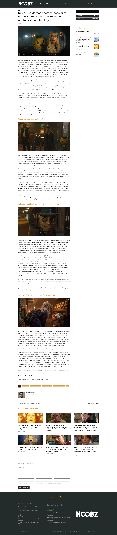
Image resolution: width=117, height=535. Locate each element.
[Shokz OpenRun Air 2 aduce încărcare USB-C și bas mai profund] (96, 33)
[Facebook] (85, 4)
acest (23, 385)
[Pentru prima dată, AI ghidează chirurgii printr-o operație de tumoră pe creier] (96, 39)
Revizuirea (63, 385)
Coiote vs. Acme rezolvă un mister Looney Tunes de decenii (30, 448)
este (35, 385)
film (40, 385)
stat (19, 387)
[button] (91, 4)
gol (42, 385)
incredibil (46, 385)
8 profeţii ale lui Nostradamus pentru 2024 (28, 506)
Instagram (65, 496)
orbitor (58, 385)
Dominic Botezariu (30, 392)
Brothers (27, 385)
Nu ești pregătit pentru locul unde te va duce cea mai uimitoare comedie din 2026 (58, 449)
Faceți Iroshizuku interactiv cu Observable (56, 522)
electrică (31, 385)
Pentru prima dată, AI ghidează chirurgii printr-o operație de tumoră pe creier (83, 39)
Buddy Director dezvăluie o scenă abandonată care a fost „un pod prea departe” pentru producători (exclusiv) (85, 450)
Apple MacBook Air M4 (93, 403)
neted (51, 385)
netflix (54, 385)
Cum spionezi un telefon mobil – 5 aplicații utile (28, 518)
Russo (67, 385)
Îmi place (96, 15)
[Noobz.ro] (25, 4)
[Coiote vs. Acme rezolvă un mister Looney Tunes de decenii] (30, 440)
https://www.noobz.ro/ (30, 394)
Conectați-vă (95, 18)
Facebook (55, 496)
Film (19, 10)
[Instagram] (88, 4)
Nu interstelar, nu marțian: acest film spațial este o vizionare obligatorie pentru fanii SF (83, 47)
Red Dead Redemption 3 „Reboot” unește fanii (29, 403)
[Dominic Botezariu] (21, 395)
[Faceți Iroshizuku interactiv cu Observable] (96, 54)
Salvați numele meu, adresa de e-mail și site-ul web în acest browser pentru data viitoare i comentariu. (41, 483)
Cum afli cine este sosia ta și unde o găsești (28, 510)
